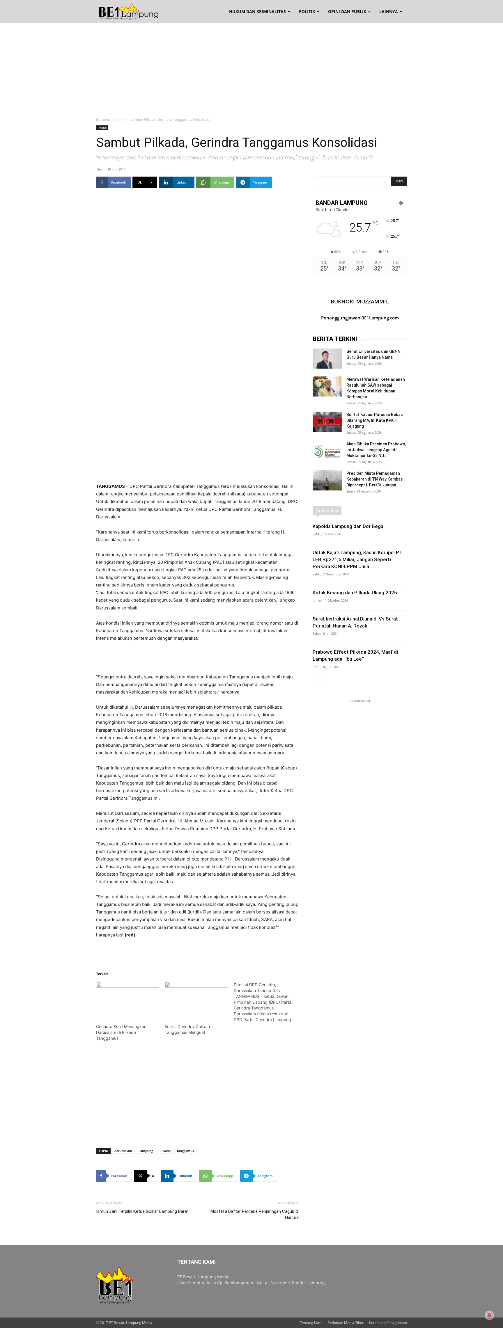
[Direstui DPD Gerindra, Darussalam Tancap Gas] (268, 1002)
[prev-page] (316, 680)
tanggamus (185, 1151)
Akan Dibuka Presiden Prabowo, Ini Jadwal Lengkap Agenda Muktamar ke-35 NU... (376, 450)
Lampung (146, 1151)
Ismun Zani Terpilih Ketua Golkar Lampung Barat (142, 1211)
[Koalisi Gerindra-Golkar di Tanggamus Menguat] (196, 1000)
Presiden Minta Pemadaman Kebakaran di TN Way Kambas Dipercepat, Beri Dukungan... (374, 479)
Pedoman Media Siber (346, 1322)
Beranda (103, 119)
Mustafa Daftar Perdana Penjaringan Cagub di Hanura (254, 1214)
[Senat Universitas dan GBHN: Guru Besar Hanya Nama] (327, 359)
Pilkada (165, 1151)
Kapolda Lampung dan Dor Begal (349, 526)
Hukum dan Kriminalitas (257, 11)
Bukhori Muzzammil (360, 301)
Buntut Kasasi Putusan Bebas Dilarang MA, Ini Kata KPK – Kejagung (374, 420)
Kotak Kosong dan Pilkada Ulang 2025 (355, 592)
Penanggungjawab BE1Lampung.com (360, 318)
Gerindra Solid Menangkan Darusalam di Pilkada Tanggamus (121, 1032)
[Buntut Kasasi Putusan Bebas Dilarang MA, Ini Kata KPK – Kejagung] (327, 422)
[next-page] (325, 680)
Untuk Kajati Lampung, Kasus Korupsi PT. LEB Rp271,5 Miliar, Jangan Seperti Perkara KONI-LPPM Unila (358, 559)
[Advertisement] (251, 67)
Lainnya (388, 11)
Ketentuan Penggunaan (388, 1322)
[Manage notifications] (489, 1315)
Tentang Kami (311, 1322)
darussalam (123, 1151)
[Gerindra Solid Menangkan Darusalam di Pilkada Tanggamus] (127, 1000)
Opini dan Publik (347, 11)
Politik (307, 11)
